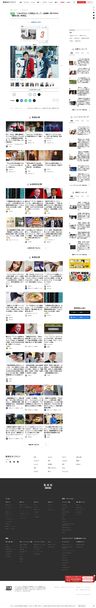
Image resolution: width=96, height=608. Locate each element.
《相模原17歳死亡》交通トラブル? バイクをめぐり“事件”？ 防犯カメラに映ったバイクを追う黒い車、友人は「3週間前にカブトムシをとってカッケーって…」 (15, 431)
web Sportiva (79, 512)
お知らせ (78, 464)
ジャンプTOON (9, 521)
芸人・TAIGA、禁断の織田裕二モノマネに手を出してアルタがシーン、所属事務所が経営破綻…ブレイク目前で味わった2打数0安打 (15, 138)
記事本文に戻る (36, 22)
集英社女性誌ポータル (66, 527)
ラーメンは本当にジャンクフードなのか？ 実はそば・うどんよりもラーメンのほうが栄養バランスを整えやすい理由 (34, 429)
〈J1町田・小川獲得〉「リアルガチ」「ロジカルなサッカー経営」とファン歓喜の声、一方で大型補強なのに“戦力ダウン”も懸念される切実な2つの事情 (34, 401)
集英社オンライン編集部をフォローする (81, 312)
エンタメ (51, 2)
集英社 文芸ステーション (11, 549)
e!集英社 (21, 558)
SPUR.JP (64, 514)
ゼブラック (8, 516)
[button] (12, 84)
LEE (63, 516)
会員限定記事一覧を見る (33, 248)
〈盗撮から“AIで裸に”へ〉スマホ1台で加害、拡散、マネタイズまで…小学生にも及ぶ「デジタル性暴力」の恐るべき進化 (15, 308)
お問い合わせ (87, 587)
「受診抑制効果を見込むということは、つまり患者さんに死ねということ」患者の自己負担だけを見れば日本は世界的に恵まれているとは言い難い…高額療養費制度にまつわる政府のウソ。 (15, 371)
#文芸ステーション (73, 35)
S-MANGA (8, 523)
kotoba (21, 556)
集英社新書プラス (23, 551)
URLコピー (34, 100)
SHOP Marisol (65, 560)
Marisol (63, 519)
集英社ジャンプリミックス (11, 526)
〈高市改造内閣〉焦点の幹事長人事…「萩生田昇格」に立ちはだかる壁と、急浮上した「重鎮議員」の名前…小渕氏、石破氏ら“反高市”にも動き (34, 369)
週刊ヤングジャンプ (24, 504)
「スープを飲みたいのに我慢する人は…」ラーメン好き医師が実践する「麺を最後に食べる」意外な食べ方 (34, 308)
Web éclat (64, 521)
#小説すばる (76, 38)
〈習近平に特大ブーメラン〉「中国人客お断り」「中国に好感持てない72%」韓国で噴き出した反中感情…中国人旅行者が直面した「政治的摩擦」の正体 (53, 206)
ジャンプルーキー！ (10, 519)
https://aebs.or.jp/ (26, 591)
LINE (25, 100)
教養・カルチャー (14, 10)
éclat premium (65, 562)
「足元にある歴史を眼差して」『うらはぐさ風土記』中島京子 (53, 164)
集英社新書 (22, 549)
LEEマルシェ (64, 557)
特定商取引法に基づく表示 (85, 589)
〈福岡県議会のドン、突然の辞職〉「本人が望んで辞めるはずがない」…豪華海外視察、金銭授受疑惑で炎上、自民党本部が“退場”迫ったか (15, 401)
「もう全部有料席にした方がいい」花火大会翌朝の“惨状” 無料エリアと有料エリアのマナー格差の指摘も (83, 80)
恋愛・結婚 (78, 457)
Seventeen (64, 504)
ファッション (65, 471)
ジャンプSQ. (8, 507)
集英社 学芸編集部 (23, 544)
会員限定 (62, 2)
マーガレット (36, 507)
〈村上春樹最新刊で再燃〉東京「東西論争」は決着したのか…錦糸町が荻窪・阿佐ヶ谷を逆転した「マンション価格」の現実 (15, 233)
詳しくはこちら (82, 605)
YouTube (94, 15)
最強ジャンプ (8, 512)
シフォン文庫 (36, 549)
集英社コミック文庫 (10, 528)
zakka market (65, 569)
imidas (21, 561)
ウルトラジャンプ (23, 518)
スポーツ (27, 396)
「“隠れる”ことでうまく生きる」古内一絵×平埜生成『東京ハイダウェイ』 (53, 136)
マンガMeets (36, 516)
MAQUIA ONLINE (65, 512)
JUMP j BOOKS (37, 554)
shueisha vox (65, 555)
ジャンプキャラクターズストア (68, 550)
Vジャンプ (8, 509)
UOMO (63, 532)
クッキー (50, 504)
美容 (63, 464)
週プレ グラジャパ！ (80, 509)
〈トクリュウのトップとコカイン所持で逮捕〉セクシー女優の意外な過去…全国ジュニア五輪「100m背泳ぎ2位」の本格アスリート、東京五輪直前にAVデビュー (15, 279)
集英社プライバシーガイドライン (67, 587)
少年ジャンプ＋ (9, 514)
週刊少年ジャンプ (9, 504)
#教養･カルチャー (83, 35)
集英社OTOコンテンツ (66, 544)
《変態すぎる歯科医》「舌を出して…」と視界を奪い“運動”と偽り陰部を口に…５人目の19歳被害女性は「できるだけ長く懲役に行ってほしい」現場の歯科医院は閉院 (53, 402)
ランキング (26, 2)
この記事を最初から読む (34, 89)
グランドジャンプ (23, 515)
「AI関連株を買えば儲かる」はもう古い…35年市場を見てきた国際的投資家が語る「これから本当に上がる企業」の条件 (15, 205)
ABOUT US (57, 587)
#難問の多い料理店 (85, 38)
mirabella (64, 564)
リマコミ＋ (36, 514)
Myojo (77, 504)
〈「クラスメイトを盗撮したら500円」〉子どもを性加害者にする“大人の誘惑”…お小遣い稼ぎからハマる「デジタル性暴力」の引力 (53, 278)
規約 (77, 589)
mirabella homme (65, 567)
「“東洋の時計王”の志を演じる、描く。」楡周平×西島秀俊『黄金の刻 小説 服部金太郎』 (34, 166)
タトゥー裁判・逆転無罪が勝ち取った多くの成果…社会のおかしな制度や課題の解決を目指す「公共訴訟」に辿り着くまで (53, 233)
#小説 (71, 38)
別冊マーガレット (37, 509)
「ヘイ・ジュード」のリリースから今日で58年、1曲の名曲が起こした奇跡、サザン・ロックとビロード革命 (53, 339)
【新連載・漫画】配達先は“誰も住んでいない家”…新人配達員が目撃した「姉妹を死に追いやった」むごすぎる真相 (83, 216)
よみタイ (21, 554)
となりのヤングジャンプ (25, 513)
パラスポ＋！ (79, 514)
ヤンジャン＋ (22, 510)
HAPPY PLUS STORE (66, 553)
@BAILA (64, 509)
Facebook (21, 100)
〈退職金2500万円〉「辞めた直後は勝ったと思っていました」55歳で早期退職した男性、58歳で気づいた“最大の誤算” (34, 339)
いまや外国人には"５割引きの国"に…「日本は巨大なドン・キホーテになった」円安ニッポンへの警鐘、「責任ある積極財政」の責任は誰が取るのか (34, 234)
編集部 (77, 460)
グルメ (63, 467)
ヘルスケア (27, 303)
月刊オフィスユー (51, 509)
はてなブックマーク (30, 100)
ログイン (90, 2)
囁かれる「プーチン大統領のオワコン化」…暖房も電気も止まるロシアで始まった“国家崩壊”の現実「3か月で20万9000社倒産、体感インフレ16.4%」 (34, 206)
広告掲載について (79, 587)
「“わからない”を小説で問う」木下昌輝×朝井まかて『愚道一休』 (34, 136)
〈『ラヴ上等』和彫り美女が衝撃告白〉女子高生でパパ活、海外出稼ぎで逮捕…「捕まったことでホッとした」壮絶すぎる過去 (83, 62)
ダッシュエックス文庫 (38, 551)
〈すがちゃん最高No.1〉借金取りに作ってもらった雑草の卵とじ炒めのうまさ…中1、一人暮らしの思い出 (83, 71)
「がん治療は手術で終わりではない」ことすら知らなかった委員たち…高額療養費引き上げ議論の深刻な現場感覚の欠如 (53, 429)
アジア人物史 (8, 556)
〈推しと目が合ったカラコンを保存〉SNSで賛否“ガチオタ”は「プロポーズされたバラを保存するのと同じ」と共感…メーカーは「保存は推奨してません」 (34, 278)
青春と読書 (8, 554)
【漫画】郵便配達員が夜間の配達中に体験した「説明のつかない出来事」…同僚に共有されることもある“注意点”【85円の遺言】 (83, 235)
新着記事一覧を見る (34, 444)
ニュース (33, 2)
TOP (11, 108)
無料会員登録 (81, 2)
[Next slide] (61, 65)
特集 (35, 467)
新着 (21, 2)
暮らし (49, 471)
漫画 (49, 460)
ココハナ (50, 507)
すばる (7, 544)
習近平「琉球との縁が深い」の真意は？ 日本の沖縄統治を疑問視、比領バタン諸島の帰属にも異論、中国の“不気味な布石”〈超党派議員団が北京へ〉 (53, 369)
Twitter (17, 100)
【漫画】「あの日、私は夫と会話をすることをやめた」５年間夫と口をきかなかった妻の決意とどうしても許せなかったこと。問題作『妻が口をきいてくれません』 (83, 246)
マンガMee (36, 512)
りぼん (35, 504)
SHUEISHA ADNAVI (80, 544)
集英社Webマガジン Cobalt (39, 544)
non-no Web (64, 507)
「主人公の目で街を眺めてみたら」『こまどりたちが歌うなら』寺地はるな (15, 165)
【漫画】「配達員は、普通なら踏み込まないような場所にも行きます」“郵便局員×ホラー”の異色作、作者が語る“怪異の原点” (83, 225)
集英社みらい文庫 (51, 544)
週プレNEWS (79, 507)
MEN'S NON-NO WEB (66, 530)
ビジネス (45, 2)
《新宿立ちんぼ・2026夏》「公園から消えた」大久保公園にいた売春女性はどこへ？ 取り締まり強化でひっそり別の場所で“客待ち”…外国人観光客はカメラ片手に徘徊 (83, 144)
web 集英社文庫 (9, 551)
